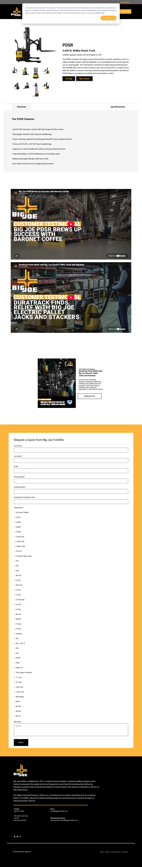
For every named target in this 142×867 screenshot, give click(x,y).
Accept (108, 18)
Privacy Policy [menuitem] (116, 852)
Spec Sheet (84, 78)
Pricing (69, 78)
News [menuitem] (108, 852)
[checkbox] (71, 614)
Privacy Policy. (100, 13)
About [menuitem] (102, 852)
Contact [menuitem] (125, 852)
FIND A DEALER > (125, 2)
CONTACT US (123, 11)
